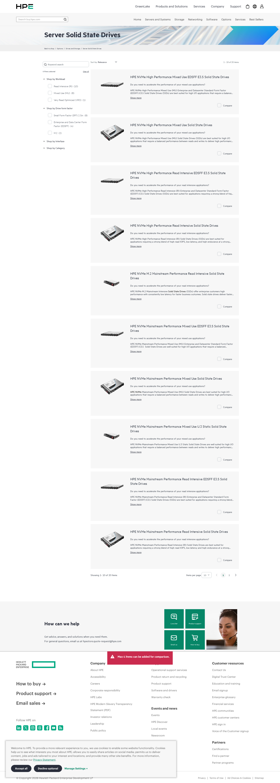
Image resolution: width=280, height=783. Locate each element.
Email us (174, 644)
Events (155, 715)
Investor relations (101, 716)
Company (217, 6)
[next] (236, 575)
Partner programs (223, 762)
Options (60, 48)
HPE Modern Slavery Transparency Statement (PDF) (111, 707)
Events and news (164, 708)
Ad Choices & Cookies (239, 778)
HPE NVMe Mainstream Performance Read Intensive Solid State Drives (179, 531)
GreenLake (142, 6)
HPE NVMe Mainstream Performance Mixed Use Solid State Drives (176, 378)
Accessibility (98, 676)
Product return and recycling (169, 676)
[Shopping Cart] (248, 6)
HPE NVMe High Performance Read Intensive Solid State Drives (174, 225)
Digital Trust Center (224, 676)
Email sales (28, 703)
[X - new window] (25, 727)
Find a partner (220, 755)
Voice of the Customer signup (230, 731)
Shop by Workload (56, 78)
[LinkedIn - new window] (18, 727)
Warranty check (160, 697)
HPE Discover (159, 721)
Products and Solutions (172, 6)
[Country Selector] (255, 6)
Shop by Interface (55, 141)
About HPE (97, 670)
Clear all (86, 71)
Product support (195, 623)
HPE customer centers (225, 717)
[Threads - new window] (39, 727)
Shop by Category (56, 147)
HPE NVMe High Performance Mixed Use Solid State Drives (171, 125)
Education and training (226, 683)
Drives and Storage (73, 48)
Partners (218, 742)
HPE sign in (219, 724)
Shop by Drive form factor (60, 108)
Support (235, 6)
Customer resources (228, 663)
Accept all (21, 768)
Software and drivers (164, 690)
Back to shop (49, 48)
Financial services (223, 704)
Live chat (174, 623)
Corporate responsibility (105, 690)
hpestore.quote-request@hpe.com (102, 641)
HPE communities (223, 710)
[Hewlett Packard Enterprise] (24, 6)
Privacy (202, 778)
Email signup (220, 690)
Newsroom (158, 735)
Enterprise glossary (223, 697)
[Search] (65, 19)
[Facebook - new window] (46, 727)
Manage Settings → (76, 768)
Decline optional (48, 768)
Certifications (220, 749)
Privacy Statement (44, 759)
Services (199, 6)
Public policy (98, 730)
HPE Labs (96, 697)
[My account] (262, 6)
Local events (159, 728)
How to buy (195, 644)
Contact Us (219, 670)
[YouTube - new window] (53, 727)
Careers (95, 683)
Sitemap (259, 778)
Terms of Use (216, 778)
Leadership (97, 723)
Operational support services (169, 670)
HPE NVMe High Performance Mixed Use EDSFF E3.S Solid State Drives (179, 77)
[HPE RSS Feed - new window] (60, 727)
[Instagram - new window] (32, 727)
